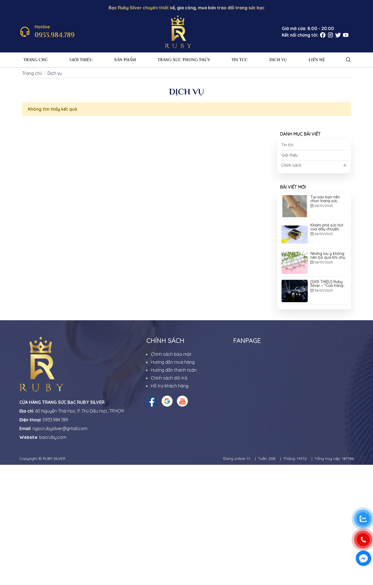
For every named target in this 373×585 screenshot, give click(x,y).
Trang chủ (35, 59)
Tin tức (287, 144)
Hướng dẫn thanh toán (174, 370)
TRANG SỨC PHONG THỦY (184, 59)
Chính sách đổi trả (169, 378)
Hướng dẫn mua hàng (173, 362)
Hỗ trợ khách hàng (169, 386)
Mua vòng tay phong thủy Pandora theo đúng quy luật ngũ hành (329, 298)
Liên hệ (317, 59)
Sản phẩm (125, 59)
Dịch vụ (278, 59)
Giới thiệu (81, 59)
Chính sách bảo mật (171, 354)
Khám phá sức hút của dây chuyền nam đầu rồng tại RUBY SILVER (326, 213)
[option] (314, 216)
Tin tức (240, 59)
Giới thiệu (289, 155)
